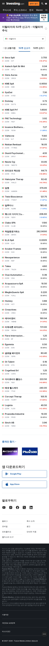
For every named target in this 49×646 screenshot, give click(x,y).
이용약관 (5, 615)
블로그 (5, 521)
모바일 (5, 526)
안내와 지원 (31, 532)
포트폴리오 (6, 532)
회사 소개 (30, 521)
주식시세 (7, 10)
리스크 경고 (6, 631)
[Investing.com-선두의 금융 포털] (15, 3)
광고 (28, 526)
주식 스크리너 (20, 10)
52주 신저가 (39, 48)
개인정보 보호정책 (8, 623)
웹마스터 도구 (8, 537)
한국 (31, 10)
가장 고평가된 (9, 48)
